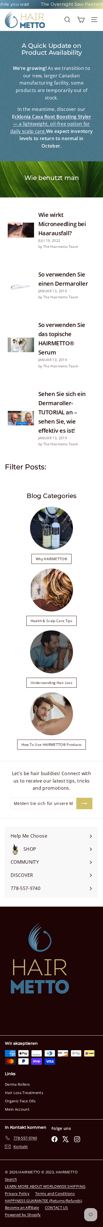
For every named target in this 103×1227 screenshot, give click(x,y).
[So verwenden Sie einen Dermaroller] (21, 285)
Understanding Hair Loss (51, 682)
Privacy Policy (17, 1193)
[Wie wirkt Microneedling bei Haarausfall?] (21, 230)
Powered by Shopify (23, 1214)
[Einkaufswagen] (81, 19)
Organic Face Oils (20, 1100)
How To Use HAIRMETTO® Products (51, 744)
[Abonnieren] (84, 803)
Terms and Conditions (55, 1193)
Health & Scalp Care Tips (51, 620)
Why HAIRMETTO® (51, 558)
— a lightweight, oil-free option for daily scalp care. (50, 123)
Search (11, 1179)
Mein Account (17, 1109)
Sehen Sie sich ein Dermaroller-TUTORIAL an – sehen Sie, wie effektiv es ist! (62, 412)
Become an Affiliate (22, 1207)
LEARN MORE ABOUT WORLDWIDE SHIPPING (45, 1186)
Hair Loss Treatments (24, 1092)
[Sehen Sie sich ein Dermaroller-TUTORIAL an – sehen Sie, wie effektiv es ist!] (21, 418)
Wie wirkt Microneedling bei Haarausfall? (62, 224)
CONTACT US (56, 1207)
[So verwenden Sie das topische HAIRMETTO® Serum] (21, 345)
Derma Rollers (17, 1084)
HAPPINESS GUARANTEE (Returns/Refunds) (43, 1200)
